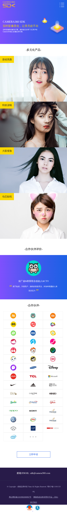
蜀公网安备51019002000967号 (20, 497)
